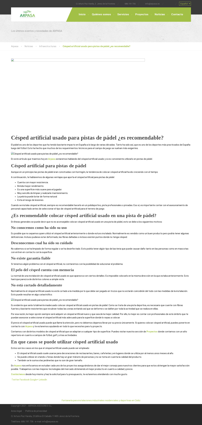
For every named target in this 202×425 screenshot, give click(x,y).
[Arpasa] (25, 12)
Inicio (82, 14)
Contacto (177, 14)
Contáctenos (18, 374)
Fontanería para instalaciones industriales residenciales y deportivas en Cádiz (101, 400)
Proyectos (141, 14)
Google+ (34, 379)
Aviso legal (16, 411)
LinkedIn (43, 379)
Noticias (160, 14)
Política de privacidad (36, 411)
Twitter (15, 379)
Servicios (123, 14)
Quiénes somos (101, 14)
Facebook (25, 379)
